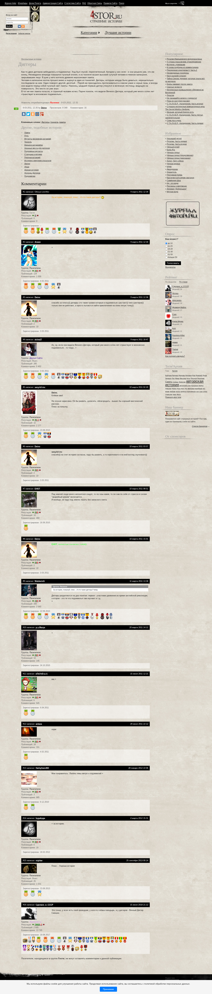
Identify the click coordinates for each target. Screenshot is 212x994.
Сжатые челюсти (174, 87)
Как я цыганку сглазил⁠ (176, 76)
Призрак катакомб (32, 157)
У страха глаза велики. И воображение (184, 62)
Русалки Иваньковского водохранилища (184, 59)
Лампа (27, 133)
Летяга (175, 293)
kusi (174, 328)
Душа (26, 167)
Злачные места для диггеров (37, 148)
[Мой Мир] (37, 114)
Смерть (168, 382)
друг (182, 388)
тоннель (54, 122)
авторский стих (185, 385)
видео (201, 385)
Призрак (194, 378)
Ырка (169, 166)
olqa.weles (176, 300)
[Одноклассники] (33, 114)
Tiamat (175, 349)
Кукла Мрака (177, 321)
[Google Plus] (42, 114)
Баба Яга (171, 150)
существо (168, 394)
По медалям (170, 282)
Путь (26, 136)
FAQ (84, 3)
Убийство (182, 382)
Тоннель (28, 142)
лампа (62, 122)
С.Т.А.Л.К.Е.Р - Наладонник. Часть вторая (185, 104)
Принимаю (108, 989)
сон (197, 391)
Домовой (199, 375)
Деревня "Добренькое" (177, 189)
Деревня (188, 375)
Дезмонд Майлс (179, 307)
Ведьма (175, 375)
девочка (168, 388)
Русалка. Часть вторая (177, 144)
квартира (191, 388)
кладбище (198, 388)
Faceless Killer (178, 335)
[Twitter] (28, 114)
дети (178, 388)
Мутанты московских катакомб (37, 139)
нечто (178, 391)
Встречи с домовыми (176, 65)
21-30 (170, 252)
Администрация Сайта (53, 3)
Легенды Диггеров (32, 173)
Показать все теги (173, 397)
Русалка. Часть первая (177, 141)
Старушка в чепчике (33, 154)
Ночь (188, 378)
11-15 (170, 246)
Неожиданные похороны (178, 73)
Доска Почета (35, 3)
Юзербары (22, 3)
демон (174, 388)
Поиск (121, 3)
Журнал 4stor (10, 3)
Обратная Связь (94, 3)
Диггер (27, 164)
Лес (173, 378)
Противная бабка (174, 175)
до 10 (170, 243)
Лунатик (170, 95)
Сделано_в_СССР (180, 286)
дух (186, 388)
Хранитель (171, 172)
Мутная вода (172, 192)
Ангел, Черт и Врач (175, 161)
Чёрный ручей (173, 147)
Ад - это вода (172, 183)
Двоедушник (172, 169)
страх (205, 391)
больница (194, 385)
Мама (177, 378)
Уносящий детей (174, 138)
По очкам (183, 282)
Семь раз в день (174, 120)
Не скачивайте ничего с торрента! (182, 98)
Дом (193, 375)
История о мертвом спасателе (37, 161)
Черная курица (173, 164)
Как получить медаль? (175, 356)
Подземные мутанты (33, 151)
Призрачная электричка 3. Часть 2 (182, 70)
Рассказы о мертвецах (177, 186)
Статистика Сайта (72, 3)
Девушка (181, 375)
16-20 (170, 249)
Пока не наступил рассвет (178, 101)
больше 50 (172, 257)
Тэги (167, 371)
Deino (44, 108)
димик (175, 342)
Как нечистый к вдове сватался (180, 178)
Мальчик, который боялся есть (180, 112)
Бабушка (168, 375)
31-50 (170, 254)
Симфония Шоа (174, 180)
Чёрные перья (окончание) (179, 158)
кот (204, 388)
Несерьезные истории (31, 58)
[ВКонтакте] (24, 114)
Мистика (183, 378)
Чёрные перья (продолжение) (180, 155)
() (35, 215)
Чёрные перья (173, 152)
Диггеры (45, 122)
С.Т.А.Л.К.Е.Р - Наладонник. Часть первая (185, 123)
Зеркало (168, 378)
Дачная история (31, 170)
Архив (174, 371)
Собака (175, 382)
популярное (191, 391)
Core (174, 314)
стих (201, 391)
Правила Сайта (110, 3)
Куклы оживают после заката (179, 84)
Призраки (200, 378)
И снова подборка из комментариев (182, 67)
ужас (174, 394)
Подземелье (29, 176)
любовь (172, 391)
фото (179, 394)
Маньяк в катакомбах (33, 145)
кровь (167, 391)
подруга (184, 391)
